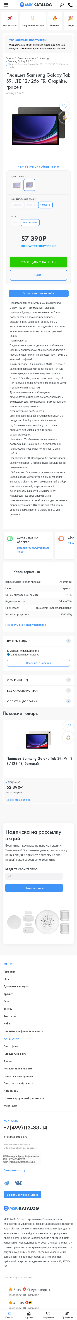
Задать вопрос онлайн (38, 293)
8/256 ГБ (31, 205)
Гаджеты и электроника (18, 1076)
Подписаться (34, 888)
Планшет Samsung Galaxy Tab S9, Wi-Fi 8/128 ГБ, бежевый (39, 761)
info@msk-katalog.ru (15, 1136)
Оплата (8, 979)
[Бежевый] (17, 185)
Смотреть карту (14, 1170)
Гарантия (9, 971)
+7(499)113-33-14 (25, 1127)
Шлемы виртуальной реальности (24, 1098)
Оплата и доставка (22, 701)
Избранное (48, 1317)
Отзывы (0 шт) (17, 680)
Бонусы (8, 1009)
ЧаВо (7, 1023)
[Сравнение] (64, 117)
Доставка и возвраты (17, 986)
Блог (6, 1001)
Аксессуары (11, 1091)
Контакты (10, 1016)
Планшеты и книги (15, 1054)
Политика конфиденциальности (23, 1031)
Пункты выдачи (18, 641)
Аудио (8, 1061)
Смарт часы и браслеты (18, 1083)
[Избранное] (64, 106)
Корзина (29, 1317)
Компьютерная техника (18, 1068)
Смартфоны (11, 1046)
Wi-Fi (15, 222)
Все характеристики (22, 691)
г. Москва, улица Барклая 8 (23, 650)
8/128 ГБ (17, 205)
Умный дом (10, 1105)
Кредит (8, 994)
